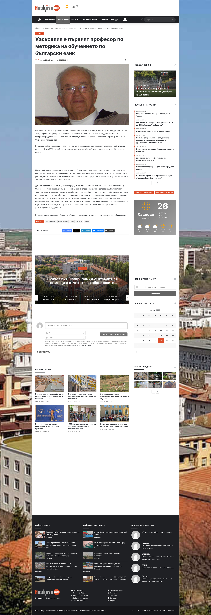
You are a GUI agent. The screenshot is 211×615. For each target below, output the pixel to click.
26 (149, 341)
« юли (136, 352)
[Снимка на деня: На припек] (169, 376)
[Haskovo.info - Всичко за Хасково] (47, 8)
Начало (40, 28)
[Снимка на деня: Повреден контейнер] (141, 384)
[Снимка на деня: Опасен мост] (141, 376)
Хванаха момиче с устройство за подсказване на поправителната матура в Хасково (49, 396)
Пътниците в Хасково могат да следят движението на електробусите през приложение (82, 282)
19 (149, 336)
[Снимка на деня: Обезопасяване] (155, 384)
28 (161, 341)
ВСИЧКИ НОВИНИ (145, 192)
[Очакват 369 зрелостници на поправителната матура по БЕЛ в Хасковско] (82, 383)
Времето (113, 593)
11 (143, 330)
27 (155, 341)
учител (87, 221)
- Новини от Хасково (79, 593)
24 (137, 341)
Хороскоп (113, 595)
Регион (74, 19)
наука (72, 221)
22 (167, 336)
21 (161, 336)
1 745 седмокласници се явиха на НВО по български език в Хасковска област (82, 426)
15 (167, 330)
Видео (116, 19)
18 (143, 336)
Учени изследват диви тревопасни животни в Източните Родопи (114, 396)
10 (137, 330)
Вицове (112, 601)
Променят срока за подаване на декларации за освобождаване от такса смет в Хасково (61, 566)
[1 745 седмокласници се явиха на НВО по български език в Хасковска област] (82, 413)
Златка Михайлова (46, 60)
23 (173, 336)
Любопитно (89, 19)
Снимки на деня (115, 590)
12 (149, 330)
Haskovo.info (53, 611)
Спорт (103, 19)
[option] (82, 279)
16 (173, 330)
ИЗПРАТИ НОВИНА (165, 192)
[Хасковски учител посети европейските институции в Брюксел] (49, 413)
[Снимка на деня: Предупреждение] (169, 384)
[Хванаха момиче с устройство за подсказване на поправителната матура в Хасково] (49, 383)
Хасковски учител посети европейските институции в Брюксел (47, 426)
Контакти (171, 611)
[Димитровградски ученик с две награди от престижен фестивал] (114, 413)
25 (143, 341)
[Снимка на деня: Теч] (155, 376)
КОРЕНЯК (146, 554)
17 (137, 336)
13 (155, 330)
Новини (51, 19)
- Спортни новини (78, 601)
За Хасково (113, 598)
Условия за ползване (150, 611)
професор (79, 221)
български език (51, 221)
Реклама (163, 611)
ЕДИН (144, 565)
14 (161, 330)
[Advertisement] (82, 444)
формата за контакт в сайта (80, 345)
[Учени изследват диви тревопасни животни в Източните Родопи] (114, 383)
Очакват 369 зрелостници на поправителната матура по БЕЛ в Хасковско (82, 396)
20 (155, 336)
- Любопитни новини (79, 598)
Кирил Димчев (63, 221)
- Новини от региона (79, 595)
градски (145, 543)
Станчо (145, 576)
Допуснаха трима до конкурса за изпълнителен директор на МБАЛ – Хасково (108, 566)
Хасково (62, 19)
